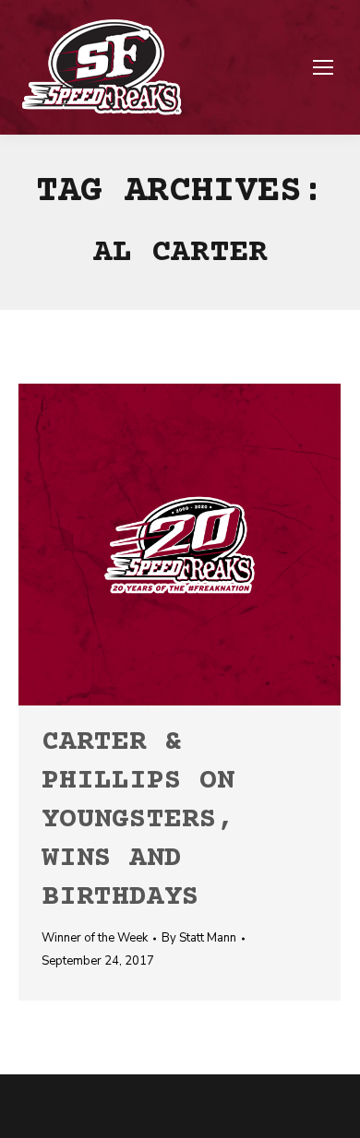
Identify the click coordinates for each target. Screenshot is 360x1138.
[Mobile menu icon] (323, 67)
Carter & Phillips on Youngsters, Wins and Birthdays (138, 820)
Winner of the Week (95, 938)
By (199, 938)
